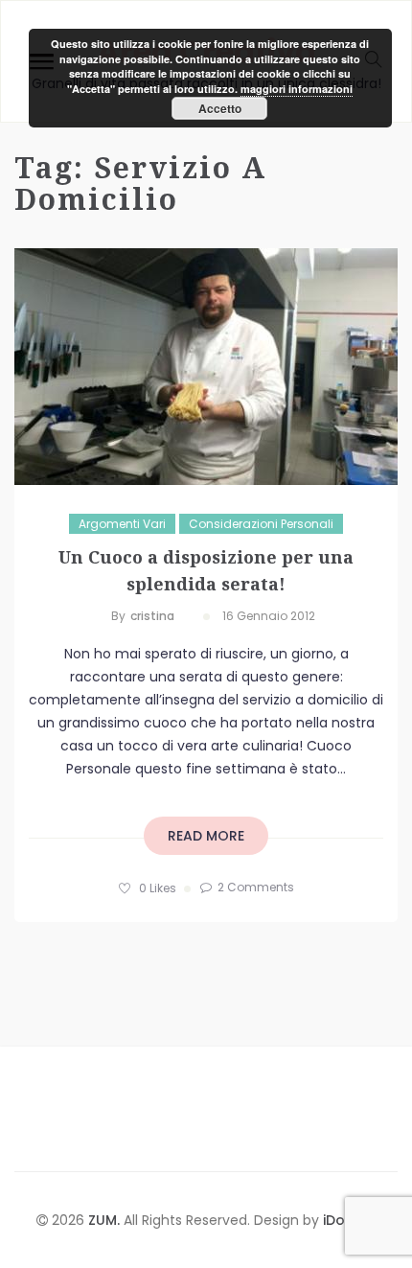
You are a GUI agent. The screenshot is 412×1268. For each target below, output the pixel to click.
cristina (152, 616)
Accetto (219, 108)
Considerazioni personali (261, 524)
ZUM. (106, 1220)
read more (206, 835)
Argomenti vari (122, 524)
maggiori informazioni (296, 88)
